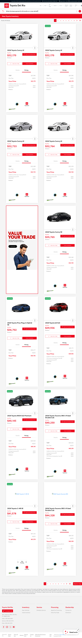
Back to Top (77, 584)
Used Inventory (26, 612)
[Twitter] (10, 626)
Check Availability (29, 63)
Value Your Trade (15, 63)
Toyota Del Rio (4, 635)
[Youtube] (13, 626)
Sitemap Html (26, 635)
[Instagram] (7, 626)
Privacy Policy (9, 635)
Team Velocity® (62, 634)
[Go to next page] (77, 20)
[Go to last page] (80, 20)
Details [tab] (18, 70)
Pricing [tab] (26, 70)
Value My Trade (55, 612)
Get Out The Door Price (30, 54)
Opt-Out (51, 635)
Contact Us (8, 611)
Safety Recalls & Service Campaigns (40, 635)
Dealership (70, 607)
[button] (35, 48)
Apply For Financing (56, 610)
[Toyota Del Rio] (20, 5)
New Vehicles (25, 610)
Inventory (25, 607)
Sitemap (21, 635)
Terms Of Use (16, 635)
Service (39, 607)
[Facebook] (3, 626)
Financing (54, 607)
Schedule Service (41, 610)
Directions (68, 612)
